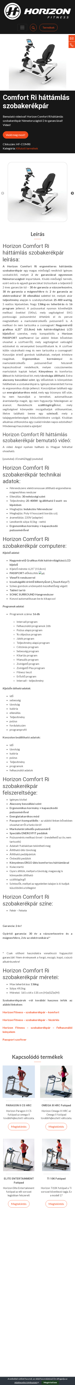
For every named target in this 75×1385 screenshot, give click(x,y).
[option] (37, 192)
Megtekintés (19, 1126)
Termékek (48, 27)
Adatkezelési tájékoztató (26, 1382)
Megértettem (50, 1382)
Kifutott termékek (27, 148)
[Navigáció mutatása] (22, 27)
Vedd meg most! (15, 134)
